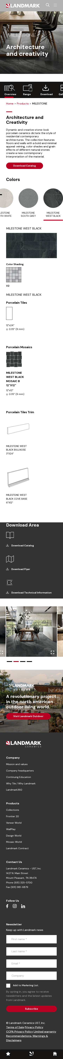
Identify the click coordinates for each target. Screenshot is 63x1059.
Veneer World (14, 822)
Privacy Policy (34, 1027)
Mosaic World (14, 841)
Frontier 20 (12, 816)
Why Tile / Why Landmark (21, 783)
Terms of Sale (15, 1027)
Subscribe (31, 1008)
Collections (12, 809)
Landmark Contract (17, 848)
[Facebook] (7, 906)
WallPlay (11, 829)
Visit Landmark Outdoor (28, 716)
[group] (9, 90)
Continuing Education (18, 777)
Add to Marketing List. (26, 985)
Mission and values (17, 764)
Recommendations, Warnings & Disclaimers (27, 1038)
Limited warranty (45, 1031)
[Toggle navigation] (55, 5)
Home (9, 103)
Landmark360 (14, 789)
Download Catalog (24, 165)
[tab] (28, 204)
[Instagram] (15, 906)
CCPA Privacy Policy (19, 1031)
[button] (9, 661)
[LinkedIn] (23, 906)
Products (23, 103)
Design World (13, 835)
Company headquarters (20, 770)
